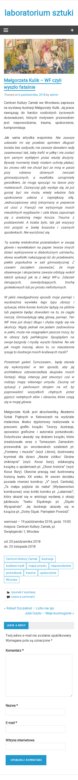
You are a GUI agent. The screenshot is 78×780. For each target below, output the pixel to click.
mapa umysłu (37, 565)
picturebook (14, 573)
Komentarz (15, 650)
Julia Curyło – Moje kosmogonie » (49, 613)
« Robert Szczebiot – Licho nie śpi (29, 608)
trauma (31, 573)
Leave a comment (23, 596)
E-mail (11, 723)
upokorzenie (48, 573)
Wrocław (11, 579)
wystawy (30, 592)
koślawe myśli (15, 565)
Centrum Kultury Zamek (21, 559)
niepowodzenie (61, 565)
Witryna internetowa (20, 740)
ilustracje (47, 559)
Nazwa (12, 705)
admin (54, 94)
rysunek (16, 592)
